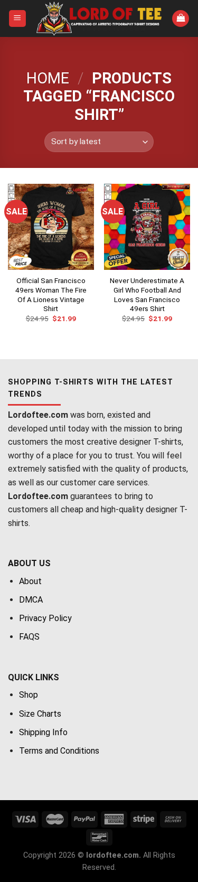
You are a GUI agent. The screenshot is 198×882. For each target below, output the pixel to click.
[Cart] (180, 18)
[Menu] (17, 18)
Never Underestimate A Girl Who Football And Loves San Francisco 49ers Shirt (147, 294)
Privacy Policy (45, 618)
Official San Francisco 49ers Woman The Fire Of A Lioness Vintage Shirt (51, 294)
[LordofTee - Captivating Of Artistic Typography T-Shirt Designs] (99, 18)
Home (47, 78)
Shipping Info (43, 732)
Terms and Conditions (59, 751)
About (30, 581)
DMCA (31, 600)
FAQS (29, 637)
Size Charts (40, 714)
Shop (28, 695)
